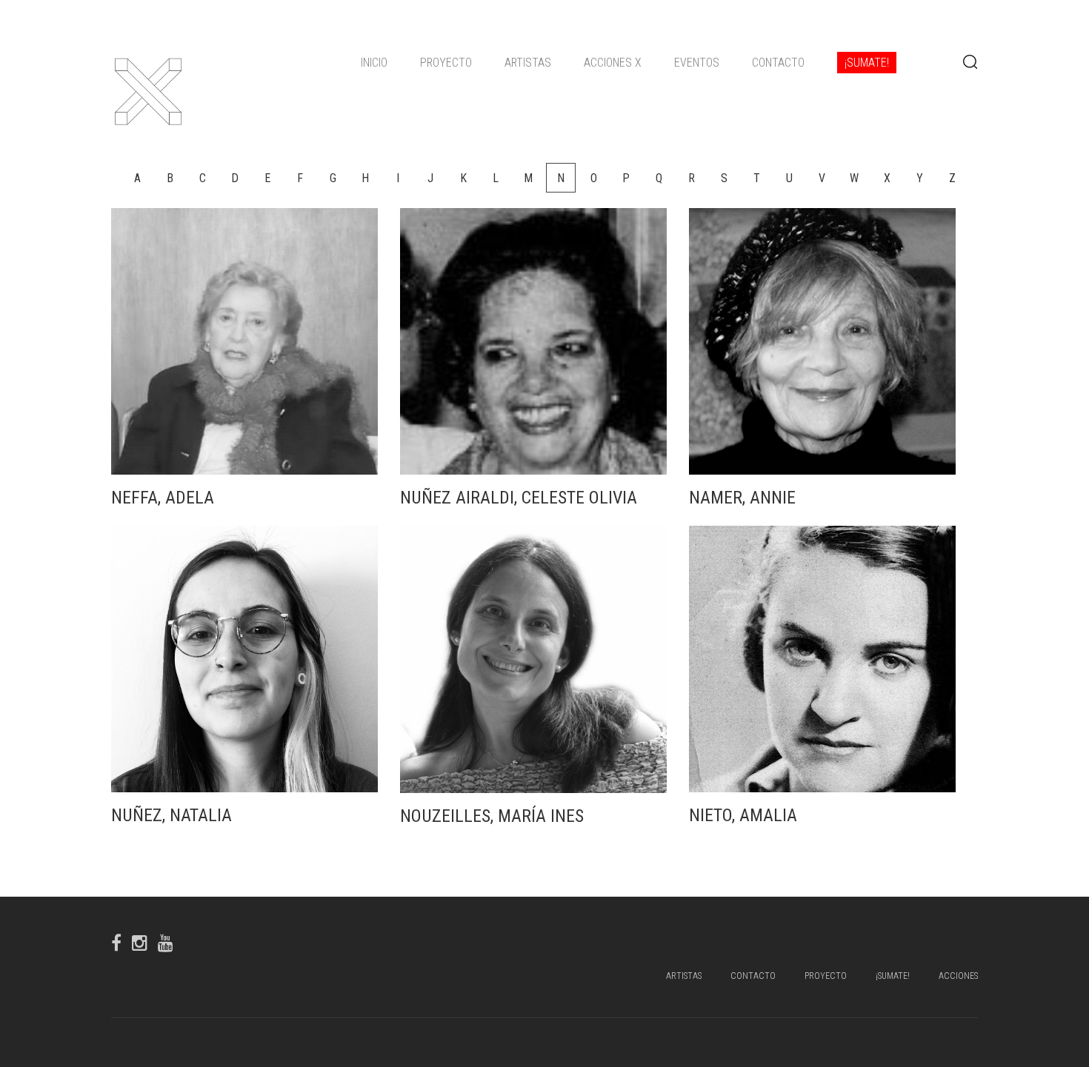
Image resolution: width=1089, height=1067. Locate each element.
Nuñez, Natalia (171, 815)
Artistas (527, 63)
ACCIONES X (613, 63)
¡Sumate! (867, 63)
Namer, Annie (742, 497)
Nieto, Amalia (743, 815)
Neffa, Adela (162, 497)
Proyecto (446, 63)
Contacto (778, 63)
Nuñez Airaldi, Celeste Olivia (518, 497)
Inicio (374, 63)
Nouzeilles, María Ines (492, 816)
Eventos (696, 63)
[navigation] (628, 63)
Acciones (958, 976)
